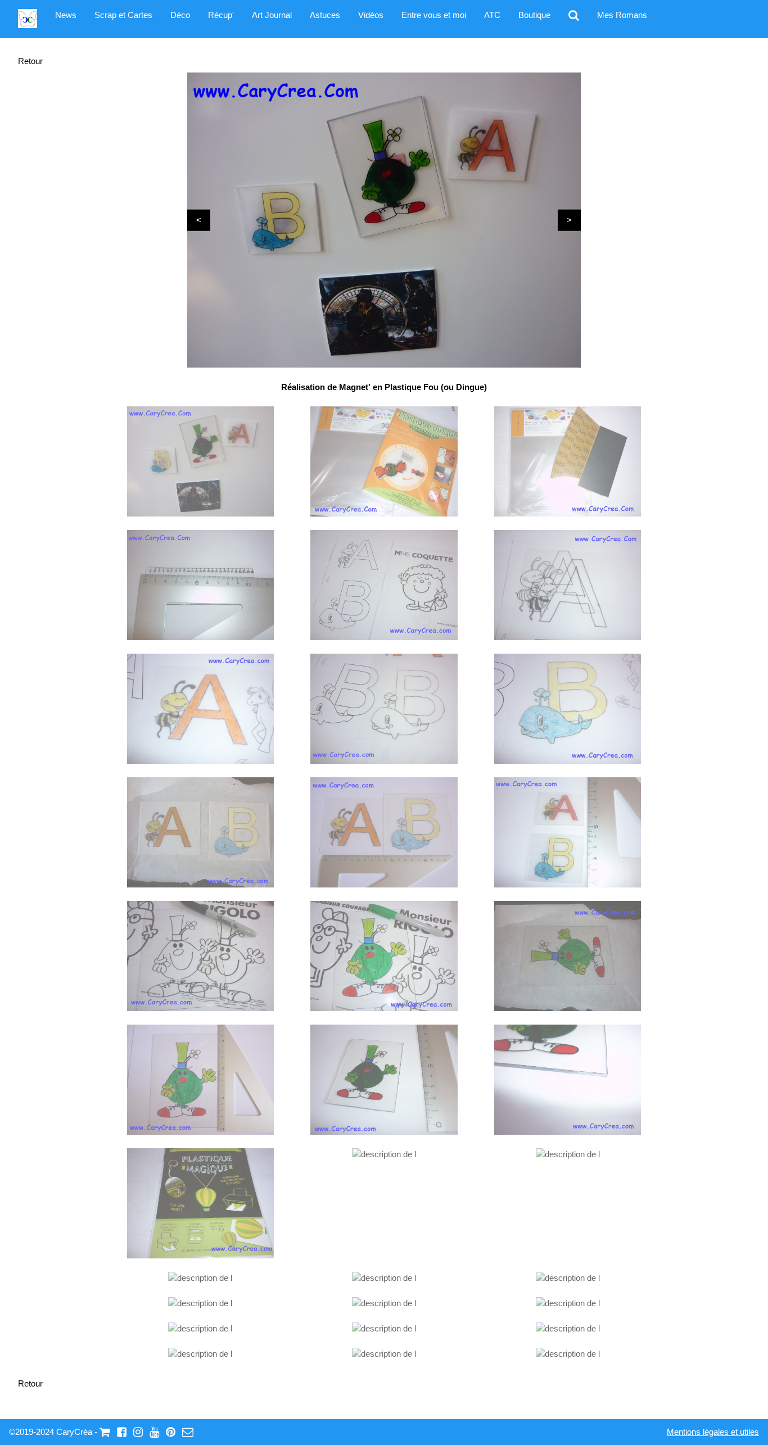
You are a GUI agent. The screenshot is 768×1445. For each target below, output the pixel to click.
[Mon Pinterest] (170, 1432)
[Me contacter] (187, 1432)
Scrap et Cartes (123, 15)
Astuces (325, 15)
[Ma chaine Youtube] (154, 1432)
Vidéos (370, 15)
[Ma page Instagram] (138, 1432)
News (65, 15)
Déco (180, 15)
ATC (492, 15)
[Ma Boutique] (105, 1432)
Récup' (221, 15)
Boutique (534, 15)
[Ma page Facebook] (122, 1432)
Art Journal (272, 15)
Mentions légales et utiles (713, 1432)
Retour (30, 61)
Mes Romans (622, 15)
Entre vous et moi (433, 15)
